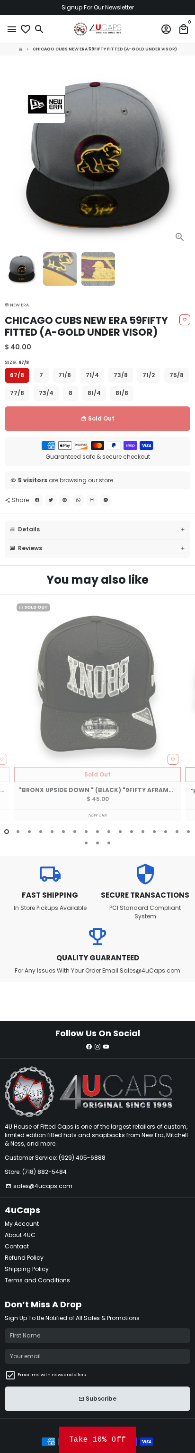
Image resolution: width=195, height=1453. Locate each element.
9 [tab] (97, 831)
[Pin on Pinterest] (64, 500)
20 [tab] (109, 843)
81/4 (94, 393)
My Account (22, 1224)
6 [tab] (63, 831)
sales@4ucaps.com (39, 1186)
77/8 (17, 393)
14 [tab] (154, 831)
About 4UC (20, 1235)
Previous (12, 717)
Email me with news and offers (52, 1375)
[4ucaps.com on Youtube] (106, 1047)
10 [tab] (109, 831)
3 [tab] (29, 831)
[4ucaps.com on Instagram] (97, 1047)
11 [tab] (120, 831)
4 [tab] (41, 831)
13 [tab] (143, 831)
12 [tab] (131, 831)
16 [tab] (177, 831)
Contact (17, 1246)
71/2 (148, 375)
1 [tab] (6, 831)
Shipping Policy (27, 1269)
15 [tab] (165, 831)
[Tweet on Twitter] (50, 500)
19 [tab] (97, 843)
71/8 (64, 375)
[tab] (97, 529)
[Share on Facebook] (37, 500)
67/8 (17, 375)
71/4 (92, 375)
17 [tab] (188, 831)
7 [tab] (75, 831)
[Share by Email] (92, 500)
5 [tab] (52, 831)
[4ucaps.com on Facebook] (89, 1047)
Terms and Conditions (37, 1280)
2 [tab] (18, 831)
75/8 (176, 375)
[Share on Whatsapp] (78, 500)
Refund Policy (24, 1258)
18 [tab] (86, 843)
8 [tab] (86, 831)
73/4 (46, 393)
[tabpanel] (97, 711)
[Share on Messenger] (105, 500)
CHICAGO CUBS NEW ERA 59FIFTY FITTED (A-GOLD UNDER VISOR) (105, 49)
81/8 (121, 393)
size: (17, 362)
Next (182, 155)
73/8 (121, 375)
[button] (97, 1440)
